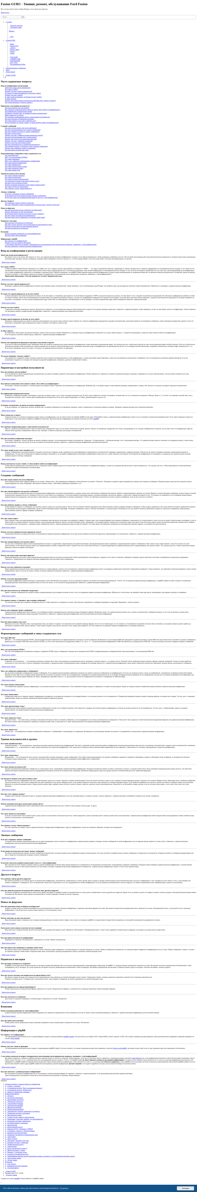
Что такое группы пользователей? (17, 179)
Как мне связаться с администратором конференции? (23, 246)
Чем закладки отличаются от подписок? (19, 223)
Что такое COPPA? (11, 89)
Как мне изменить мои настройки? (17, 108)
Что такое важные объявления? (16, 163)
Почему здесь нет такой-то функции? (18, 243)
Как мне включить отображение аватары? (19, 119)
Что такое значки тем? (12, 170)
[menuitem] (15, 25)
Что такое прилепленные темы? (16, 166)
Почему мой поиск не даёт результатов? (19, 212)
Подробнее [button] (64, 1188)
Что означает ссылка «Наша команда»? (18, 188)
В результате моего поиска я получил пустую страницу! (24, 214)
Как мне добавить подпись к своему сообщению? (22, 132)
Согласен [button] (185, 1188)
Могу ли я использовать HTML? (16, 157)
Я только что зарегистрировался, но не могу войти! (23, 93)
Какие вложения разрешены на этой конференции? (23, 234)
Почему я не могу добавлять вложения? (19, 141)
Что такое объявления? (13, 165)
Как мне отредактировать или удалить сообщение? (23, 130)
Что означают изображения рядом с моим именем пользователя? (27, 117)
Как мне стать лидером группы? (16, 183)
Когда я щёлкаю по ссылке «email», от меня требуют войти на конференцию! (32, 122)
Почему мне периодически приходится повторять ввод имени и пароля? (30, 101)
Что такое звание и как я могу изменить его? (20, 121)
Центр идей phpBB (120, 1048)
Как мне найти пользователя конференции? (20, 215)
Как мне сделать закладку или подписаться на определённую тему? (28, 224)
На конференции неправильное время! (18, 111)
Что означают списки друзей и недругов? (19, 203)
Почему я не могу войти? (14, 95)
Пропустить (5, 12)
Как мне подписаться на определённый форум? (21, 226)
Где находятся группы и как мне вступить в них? (22, 181)
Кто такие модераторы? (13, 177)
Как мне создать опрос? (13, 133)
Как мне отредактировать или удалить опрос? (21, 137)
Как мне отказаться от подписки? (16, 228)
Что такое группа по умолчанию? (16, 187)
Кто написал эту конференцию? (16, 241)
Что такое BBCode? (11, 155)
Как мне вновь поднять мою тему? (17, 150)
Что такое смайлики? (12, 159)
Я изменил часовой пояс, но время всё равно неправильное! (26, 113)
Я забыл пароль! (10, 99)
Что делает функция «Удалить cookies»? (19, 102)
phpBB (95, 419)
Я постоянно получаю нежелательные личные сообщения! (25, 196)
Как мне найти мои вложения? (15, 235)
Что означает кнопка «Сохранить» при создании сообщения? (26, 146)
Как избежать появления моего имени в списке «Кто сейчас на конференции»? (32, 110)
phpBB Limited (69, 1036)
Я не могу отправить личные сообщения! (19, 194)
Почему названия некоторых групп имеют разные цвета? (25, 185)
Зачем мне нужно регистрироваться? (18, 88)
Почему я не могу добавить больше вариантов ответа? (24, 135)
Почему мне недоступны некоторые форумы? (21, 139)
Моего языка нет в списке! (14, 115)
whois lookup (136, 1058)
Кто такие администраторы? (15, 175)
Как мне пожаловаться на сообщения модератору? (22, 144)
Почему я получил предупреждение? (18, 143)
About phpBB (14, 1038)
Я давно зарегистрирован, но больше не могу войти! (23, 97)
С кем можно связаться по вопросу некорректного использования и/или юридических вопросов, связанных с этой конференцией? (51, 244)
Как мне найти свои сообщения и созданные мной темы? (25, 217)
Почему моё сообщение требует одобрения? (20, 148)
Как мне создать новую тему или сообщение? (21, 128)
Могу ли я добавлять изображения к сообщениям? (22, 161)
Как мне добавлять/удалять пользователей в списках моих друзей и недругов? (32, 205)
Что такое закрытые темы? (14, 168)
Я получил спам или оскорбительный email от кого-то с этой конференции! (31, 197)
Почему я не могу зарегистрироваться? (18, 91)
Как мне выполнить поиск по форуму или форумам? (23, 210)
